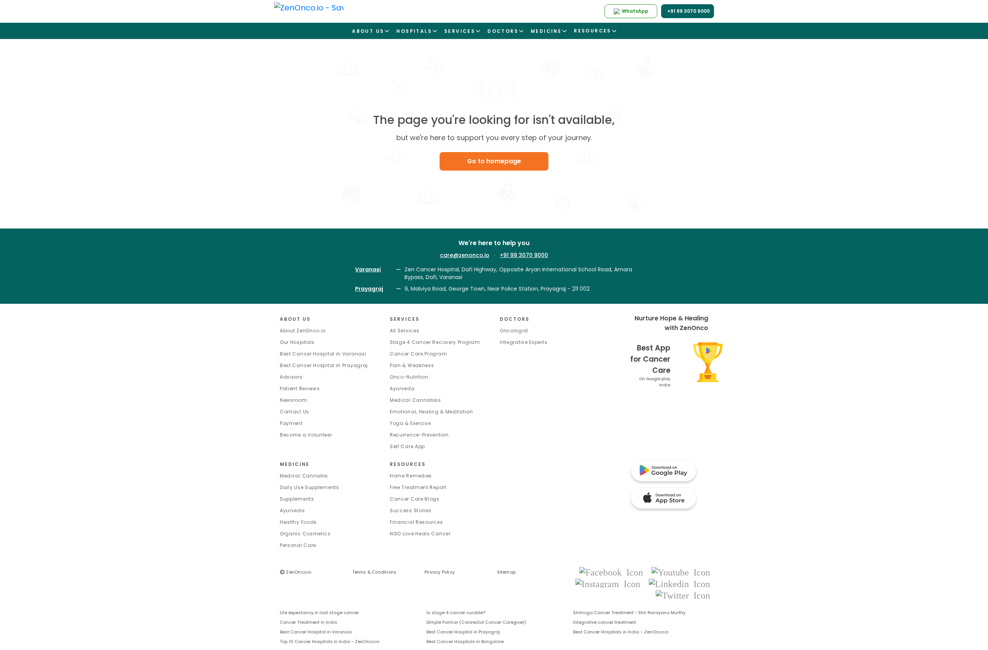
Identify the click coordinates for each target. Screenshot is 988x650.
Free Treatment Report (418, 487)
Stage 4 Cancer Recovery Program (435, 342)
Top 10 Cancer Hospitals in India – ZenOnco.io (329, 641)
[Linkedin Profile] (679, 583)
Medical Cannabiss (415, 400)
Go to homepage (494, 161)
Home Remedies (411, 475)
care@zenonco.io (464, 255)
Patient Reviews (300, 388)
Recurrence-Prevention (419, 435)
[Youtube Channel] (680, 572)
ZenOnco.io (295, 572)
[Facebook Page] (613, 572)
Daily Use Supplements (309, 487)
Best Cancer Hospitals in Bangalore (465, 641)
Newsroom (293, 400)
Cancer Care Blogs (415, 499)
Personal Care (298, 545)
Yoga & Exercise (410, 423)
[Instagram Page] (610, 583)
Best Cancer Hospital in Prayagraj (324, 365)
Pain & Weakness (412, 365)
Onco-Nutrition (409, 377)
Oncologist (514, 330)
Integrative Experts (523, 342)
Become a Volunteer (306, 435)
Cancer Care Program (418, 353)
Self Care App (407, 446)
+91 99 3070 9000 (524, 255)
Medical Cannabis (304, 475)
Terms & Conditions (374, 572)
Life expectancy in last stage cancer (319, 612)
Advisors (291, 377)
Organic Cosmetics (305, 533)
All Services (404, 330)
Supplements (297, 499)
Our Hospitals (297, 342)
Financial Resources (416, 522)
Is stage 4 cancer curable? (455, 612)
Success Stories (410, 510)
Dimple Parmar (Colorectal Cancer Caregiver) (476, 622)
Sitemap (506, 572)
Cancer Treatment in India (308, 622)
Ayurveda (402, 388)
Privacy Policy (440, 572)
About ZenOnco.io (303, 330)
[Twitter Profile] (683, 595)
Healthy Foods (298, 522)
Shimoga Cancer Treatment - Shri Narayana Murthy (629, 612)
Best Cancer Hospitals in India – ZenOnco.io (620, 632)
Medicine (295, 464)
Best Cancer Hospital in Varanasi (323, 353)
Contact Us (294, 411)
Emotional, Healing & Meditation (431, 411)
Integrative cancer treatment (604, 622)
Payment (291, 423)
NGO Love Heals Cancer (420, 533)
